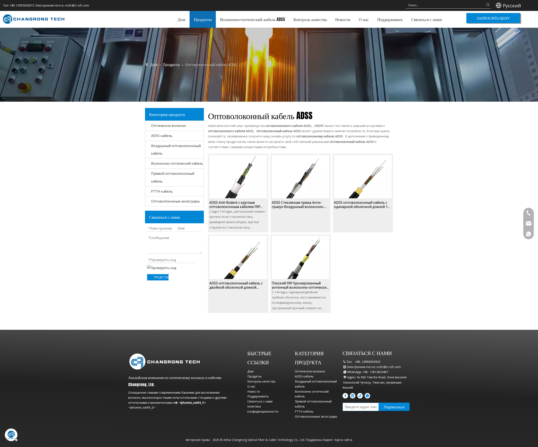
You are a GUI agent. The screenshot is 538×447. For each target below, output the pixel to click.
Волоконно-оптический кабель (177, 163)
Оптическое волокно (168, 125)
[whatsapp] (367, 396)
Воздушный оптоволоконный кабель (176, 149)
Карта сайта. (343, 440)
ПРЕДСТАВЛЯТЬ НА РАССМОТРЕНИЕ (161, 277)
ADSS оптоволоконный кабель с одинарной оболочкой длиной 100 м (362, 204)
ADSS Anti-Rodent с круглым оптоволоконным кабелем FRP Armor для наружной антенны (234, 204)
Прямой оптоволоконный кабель (172, 177)
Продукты (254, 376)
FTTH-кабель (162, 191)
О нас (251, 386)
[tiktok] (360, 396)
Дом (250, 371)
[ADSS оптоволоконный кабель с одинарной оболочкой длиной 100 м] (363, 183)
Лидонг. (328, 440)
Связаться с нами (260, 401)
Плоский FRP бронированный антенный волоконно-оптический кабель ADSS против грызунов (300, 285)
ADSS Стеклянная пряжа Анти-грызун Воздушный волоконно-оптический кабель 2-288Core (298, 204)
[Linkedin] (352, 396)
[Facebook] (345, 396)
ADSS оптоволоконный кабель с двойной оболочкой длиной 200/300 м (235, 285)
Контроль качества (261, 381)
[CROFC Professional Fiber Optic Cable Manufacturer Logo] (164, 361)
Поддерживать (258, 396)
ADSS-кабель (161, 135)
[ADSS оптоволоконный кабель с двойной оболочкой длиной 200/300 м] (238, 264)
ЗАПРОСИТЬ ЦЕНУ (493, 18)
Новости (253, 391)
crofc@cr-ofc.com (77, 5)
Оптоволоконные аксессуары (175, 201)
